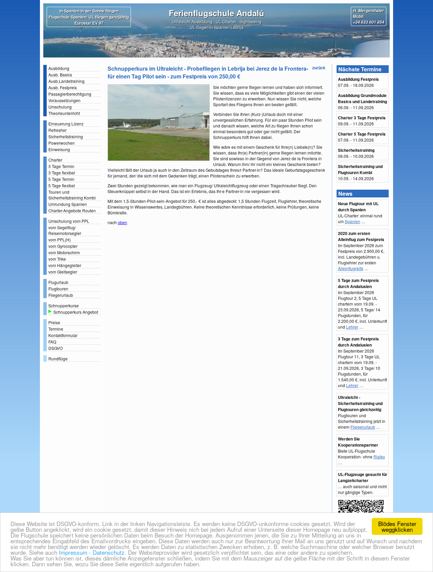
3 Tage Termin (61, 166)
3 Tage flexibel (61, 172)
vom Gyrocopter (62, 246)
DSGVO (55, 348)
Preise (54, 322)
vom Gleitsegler (62, 272)
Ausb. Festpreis (62, 87)
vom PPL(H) (59, 239)
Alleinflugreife (350, 268)
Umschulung (60, 107)
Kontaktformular (62, 335)
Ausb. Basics (60, 74)
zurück (318, 68)
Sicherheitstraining (65, 136)
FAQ (52, 341)
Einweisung (59, 149)
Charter (55, 160)
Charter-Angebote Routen (72, 210)
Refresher (57, 130)
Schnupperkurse (63, 305)
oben (122, 222)
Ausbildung (58, 68)
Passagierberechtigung (69, 94)
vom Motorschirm (64, 252)
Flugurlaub (58, 282)
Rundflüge (58, 358)
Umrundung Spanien (67, 204)
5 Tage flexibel (61, 185)
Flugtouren (58, 288)
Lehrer (352, 327)
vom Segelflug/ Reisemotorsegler (64, 230)
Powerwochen (61, 143)
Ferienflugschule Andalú (216, 13)
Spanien (352, 221)
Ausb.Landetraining (66, 81)
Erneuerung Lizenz (66, 123)
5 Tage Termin (61, 179)
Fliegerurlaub (60, 295)
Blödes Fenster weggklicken (397, 526)
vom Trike (57, 259)
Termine (55, 329)
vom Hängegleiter (64, 265)
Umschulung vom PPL (68, 221)
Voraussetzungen (64, 100)
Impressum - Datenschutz (90, 552)
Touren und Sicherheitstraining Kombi (72, 194)
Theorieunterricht (64, 113)
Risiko (379, 456)
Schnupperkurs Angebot (75, 312)
